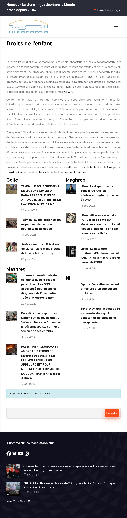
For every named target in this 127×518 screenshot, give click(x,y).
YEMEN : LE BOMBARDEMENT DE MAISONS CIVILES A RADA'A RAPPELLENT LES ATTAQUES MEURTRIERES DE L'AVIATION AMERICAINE (41, 195)
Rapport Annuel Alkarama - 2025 (30, 393)
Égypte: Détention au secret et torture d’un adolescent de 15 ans (100, 288)
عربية (117, 10)
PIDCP (89, 77)
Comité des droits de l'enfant (81, 167)
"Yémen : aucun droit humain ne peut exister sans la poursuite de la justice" (41, 224)
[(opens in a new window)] (8, 454)
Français (109, 10)
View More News (16, 501)
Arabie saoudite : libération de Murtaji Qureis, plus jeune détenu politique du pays (40, 248)
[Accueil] (29, 26)
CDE (68, 87)
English (100, 10)
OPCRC (68, 92)
